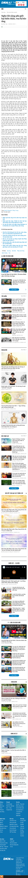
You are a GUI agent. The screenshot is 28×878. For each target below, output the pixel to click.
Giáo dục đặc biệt (13, 822)
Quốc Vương (4, 252)
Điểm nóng (14, 305)
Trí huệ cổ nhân (4, 428)
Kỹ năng (21, 830)
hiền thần (14, 250)
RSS (22, 870)
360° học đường (13, 832)
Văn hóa (3, 12)
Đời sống (14, 460)
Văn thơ (1, 830)
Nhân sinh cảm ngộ (19, 806)
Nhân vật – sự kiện (14, 563)
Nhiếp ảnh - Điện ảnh (4, 826)
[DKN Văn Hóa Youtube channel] (23, 5)
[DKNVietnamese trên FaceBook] (18, 2)
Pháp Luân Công (20, 250)
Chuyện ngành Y (3, 845)
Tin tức (11, 846)
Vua (9, 252)
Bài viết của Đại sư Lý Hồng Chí (14, 493)
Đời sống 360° (23, 820)
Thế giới (13, 326)
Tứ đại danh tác (19, 811)
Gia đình (21, 822)
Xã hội (1, 808)
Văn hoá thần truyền (12, 12)
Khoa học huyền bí (13, 843)
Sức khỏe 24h (2, 850)
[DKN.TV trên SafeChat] (16, 2)
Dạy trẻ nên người (13, 830)
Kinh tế (1, 804)
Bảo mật (18, 874)
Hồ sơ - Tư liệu (9, 808)
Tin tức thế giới (9, 804)
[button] (26, 289)
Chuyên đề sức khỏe (4, 843)
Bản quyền (18, 875)
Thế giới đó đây (9, 810)
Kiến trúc (1, 824)
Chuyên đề (18, 813)
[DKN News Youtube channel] (19, 5)
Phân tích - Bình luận (10, 806)
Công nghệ (12, 841)
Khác (13, 719)
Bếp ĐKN (22, 824)
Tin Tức (2, 643)
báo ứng (9, 250)
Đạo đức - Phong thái (5, 408)
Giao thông (2, 811)
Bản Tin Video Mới (15, 622)
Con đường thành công (14, 826)
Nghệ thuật (18, 815)
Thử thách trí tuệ (13, 820)
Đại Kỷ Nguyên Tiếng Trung (11, 210)
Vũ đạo (1, 832)
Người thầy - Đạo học (13, 824)
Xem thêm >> (24, 296)
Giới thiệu (18, 870)
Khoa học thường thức (14, 845)
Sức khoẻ (22, 836)
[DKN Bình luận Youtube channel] (21, 5)
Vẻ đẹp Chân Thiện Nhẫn (6, 701)
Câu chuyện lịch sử (15, 342)
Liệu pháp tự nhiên (3, 848)
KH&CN (11, 839)
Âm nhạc (1, 820)
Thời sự (13, 319)
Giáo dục (12, 818)
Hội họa (1, 822)
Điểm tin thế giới (15, 312)
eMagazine (14, 682)
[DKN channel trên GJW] (22, 2)
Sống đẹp (22, 826)
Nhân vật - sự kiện (4, 584)
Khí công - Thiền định (4, 846)
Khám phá (14, 335)
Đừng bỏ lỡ (14, 734)
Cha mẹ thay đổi (13, 828)
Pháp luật (2, 810)
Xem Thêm (14, 289)
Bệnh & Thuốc (2, 841)
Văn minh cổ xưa (3, 828)
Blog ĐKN (22, 832)
